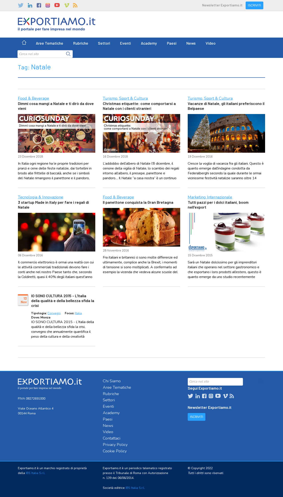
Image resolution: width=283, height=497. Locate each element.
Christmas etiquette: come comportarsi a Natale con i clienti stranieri (139, 106)
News (191, 43)
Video (211, 43)
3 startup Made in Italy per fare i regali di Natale (53, 204)
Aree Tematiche (49, 43)
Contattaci (111, 438)
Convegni (54, 313)
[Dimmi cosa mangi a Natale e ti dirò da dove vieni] (56, 133)
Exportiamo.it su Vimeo (66, 5)
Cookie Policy (115, 451)
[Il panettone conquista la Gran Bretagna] (141, 227)
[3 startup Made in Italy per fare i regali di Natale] (56, 232)
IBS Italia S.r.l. (35, 473)
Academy (149, 43)
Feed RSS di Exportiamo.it (75, 5)
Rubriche (80, 43)
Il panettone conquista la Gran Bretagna (138, 202)
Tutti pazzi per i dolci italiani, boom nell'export (218, 204)
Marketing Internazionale (210, 197)
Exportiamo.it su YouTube (57, 5)
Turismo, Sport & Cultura (125, 98)
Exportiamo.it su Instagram (48, 5)
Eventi (125, 43)
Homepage (24, 43)
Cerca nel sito (68, 54)
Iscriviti (254, 5)
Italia (78, 313)
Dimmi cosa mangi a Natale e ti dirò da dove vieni (56, 106)
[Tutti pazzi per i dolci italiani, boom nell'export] (226, 232)
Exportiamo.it (56, 24)
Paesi (171, 43)
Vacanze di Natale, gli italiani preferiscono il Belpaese (226, 106)
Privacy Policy (115, 444)
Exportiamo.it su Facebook (39, 5)
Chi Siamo (112, 381)
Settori (104, 43)
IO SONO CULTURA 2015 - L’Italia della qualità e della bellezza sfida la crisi (62, 300)
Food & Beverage (33, 98)
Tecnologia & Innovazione (40, 197)
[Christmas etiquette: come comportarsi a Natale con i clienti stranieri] (141, 133)
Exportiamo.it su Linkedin (30, 5)
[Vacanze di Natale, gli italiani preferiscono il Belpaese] (226, 133)
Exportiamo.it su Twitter (20, 5)
